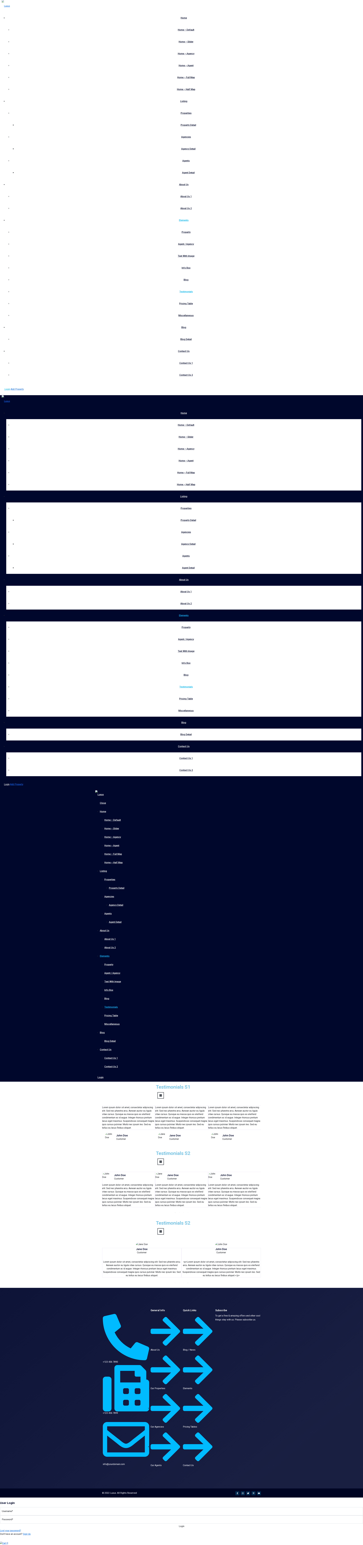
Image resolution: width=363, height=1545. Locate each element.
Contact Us (184, 351)
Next (263, 1123)
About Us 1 (186, 196)
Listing (183, 101)
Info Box (186, 268)
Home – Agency (186, 53)
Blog (186, 279)
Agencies (186, 137)
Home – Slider (186, 41)
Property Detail (188, 125)
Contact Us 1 (186, 363)
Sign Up (27, 1534)
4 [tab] (187, 1212)
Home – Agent (186, 65)
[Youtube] (259, 1493)
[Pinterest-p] (254, 1493)
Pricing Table (186, 303)
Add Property (17, 389)
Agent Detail (188, 172)
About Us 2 (186, 208)
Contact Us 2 (186, 375)
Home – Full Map (186, 77)
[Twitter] (248, 1493)
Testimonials (186, 291)
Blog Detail (186, 339)
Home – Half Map (186, 89)
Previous (100, 1123)
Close (103, 803)
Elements (184, 220)
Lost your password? (10, 1530)
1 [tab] (175, 1212)
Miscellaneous (186, 315)
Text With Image (186, 256)
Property (186, 232)
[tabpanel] (128, 1189)
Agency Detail (188, 149)
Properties (186, 113)
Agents (186, 160)
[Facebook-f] (237, 1493)
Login (7, 389)
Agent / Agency (186, 244)
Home (184, 18)
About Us (184, 184)
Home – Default (186, 29)
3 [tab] (183, 1212)
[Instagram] (243, 1493)
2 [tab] (179, 1212)
